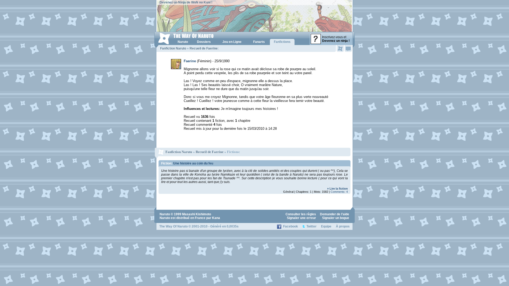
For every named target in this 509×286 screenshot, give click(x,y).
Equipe (326, 226)
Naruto (165, 214)
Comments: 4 (339, 191)
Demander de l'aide (334, 214)
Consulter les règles (301, 214)
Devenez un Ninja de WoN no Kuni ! (186, 2)
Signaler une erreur (301, 218)
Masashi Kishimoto (196, 214)
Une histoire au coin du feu (193, 163)
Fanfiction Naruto (173, 48)
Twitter (311, 226)
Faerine (190, 61)
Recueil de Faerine (204, 48)
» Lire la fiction (337, 188)
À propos (343, 226)
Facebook (290, 226)
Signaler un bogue (335, 218)
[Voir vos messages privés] (348, 48)
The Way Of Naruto (173, 226)
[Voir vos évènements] (340, 48)
